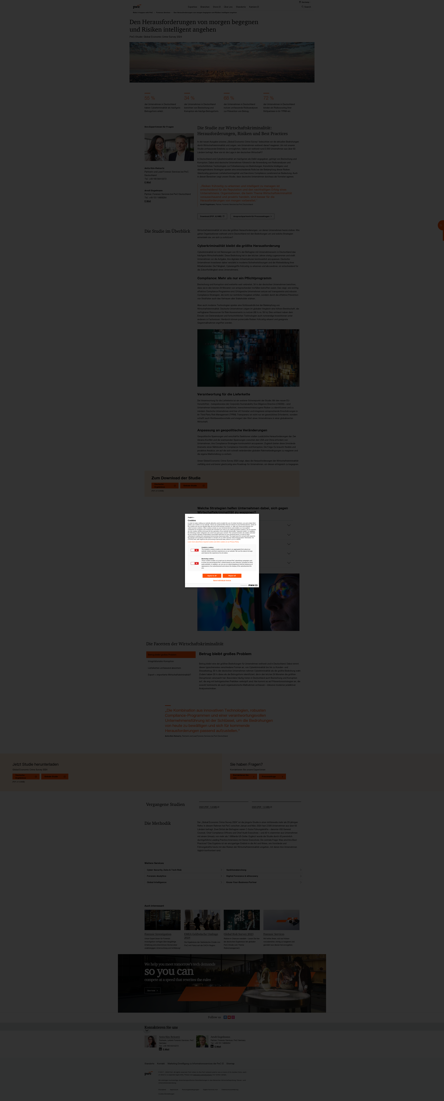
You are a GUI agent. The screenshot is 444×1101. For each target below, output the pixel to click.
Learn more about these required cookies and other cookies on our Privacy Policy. (213, 542)
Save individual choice (222, 580)
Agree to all (211, 576)
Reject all (232, 576)
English (190, 517)
